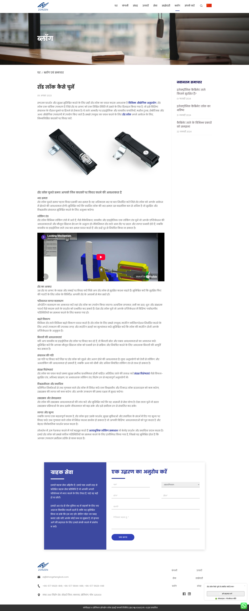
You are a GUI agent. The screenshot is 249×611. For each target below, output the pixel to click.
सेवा (155, 6)
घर (116, 6)
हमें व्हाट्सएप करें (227, 594)
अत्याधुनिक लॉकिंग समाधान (103, 431)
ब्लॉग (177, 6)
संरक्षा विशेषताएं (142, 374)
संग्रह (135, 6)
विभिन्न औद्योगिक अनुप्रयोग (142, 103)
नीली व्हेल (162, 607)
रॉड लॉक (126, 115)
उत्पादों (145, 6)
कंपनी (125, 6)
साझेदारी (166, 6)
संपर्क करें (190, 6)
